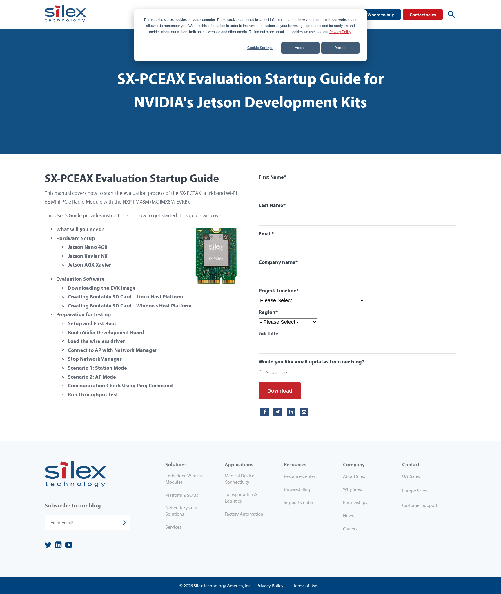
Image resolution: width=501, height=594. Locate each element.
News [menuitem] (348, 515)
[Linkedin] (291, 412)
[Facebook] (264, 412)
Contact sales (423, 14)
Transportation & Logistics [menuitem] (241, 498)
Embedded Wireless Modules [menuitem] (184, 479)
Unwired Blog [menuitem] (297, 489)
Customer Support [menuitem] (419, 505)
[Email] (304, 412)
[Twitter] (277, 412)
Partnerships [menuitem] (355, 502)
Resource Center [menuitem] (299, 476)
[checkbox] (357, 372)
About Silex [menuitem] (354, 476)
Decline (340, 48)
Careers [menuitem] (350, 529)
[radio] (357, 372)
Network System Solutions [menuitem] (181, 511)
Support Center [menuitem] (298, 502)
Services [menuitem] (173, 527)
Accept (300, 48)
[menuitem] (426, 477)
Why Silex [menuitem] (352, 489)
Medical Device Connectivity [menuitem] (239, 479)
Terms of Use (305, 585)
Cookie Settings (260, 48)
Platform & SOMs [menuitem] (182, 495)
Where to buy (380, 14)
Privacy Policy (340, 32)
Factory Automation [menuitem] (244, 514)
